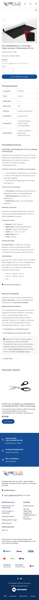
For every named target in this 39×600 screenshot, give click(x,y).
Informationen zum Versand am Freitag (17, 333)
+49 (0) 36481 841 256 (15, 349)
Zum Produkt (8, 421)
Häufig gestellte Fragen (9, 520)
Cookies (32, 596)
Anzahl (4, 66)
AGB (5, 596)
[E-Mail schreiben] (21, 578)
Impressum (12, 596)
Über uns (5, 530)
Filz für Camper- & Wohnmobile (8, 512)
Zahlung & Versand (8, 516)
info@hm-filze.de (24, 351)
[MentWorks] (19, 590)
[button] (25, 4)
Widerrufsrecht (6, 523)
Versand (11, 63)
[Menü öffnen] (37, 10)
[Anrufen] (18, 578)
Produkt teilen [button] (8, 358)
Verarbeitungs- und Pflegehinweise (16, 329)
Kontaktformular (28, 506)
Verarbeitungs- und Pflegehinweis (8, 506)
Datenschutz (23, 596)
